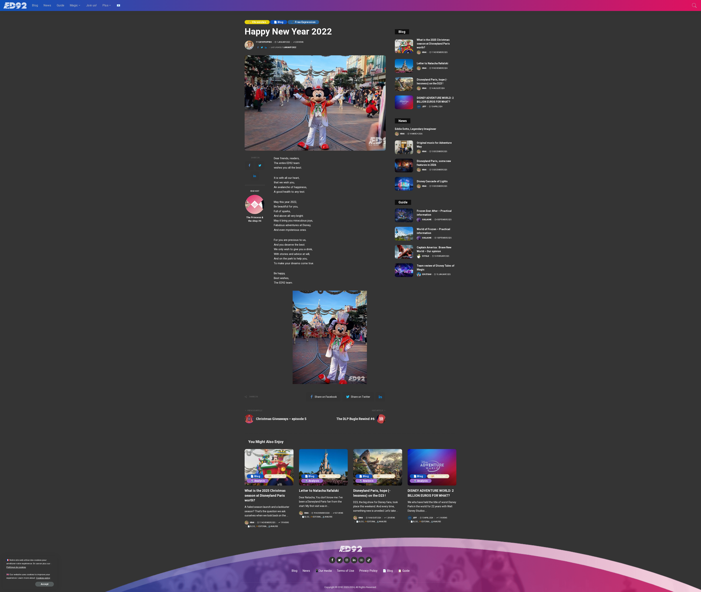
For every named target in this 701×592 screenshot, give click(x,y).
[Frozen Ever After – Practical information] (404, 215)
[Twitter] (260, 165)
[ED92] (15, 5)
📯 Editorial (275, 476)
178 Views (285, 523)
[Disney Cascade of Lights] (404, 184)
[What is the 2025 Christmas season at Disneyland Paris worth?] (404, 46)
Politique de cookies (16, 567)
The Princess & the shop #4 (254, 219)
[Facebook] (249, 165)
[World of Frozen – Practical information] (404, 233)
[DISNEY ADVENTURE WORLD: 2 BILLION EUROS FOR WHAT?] (404, 102)
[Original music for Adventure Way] (404, 147)
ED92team (426, 274)
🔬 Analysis (257, 480)
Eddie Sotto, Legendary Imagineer (415, 128)
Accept (44, 584)
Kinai (424, 52)
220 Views (299, 42)
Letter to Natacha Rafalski (432, 63)
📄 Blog (279, 22)
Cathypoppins (265, 42)
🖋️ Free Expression (303, 22)
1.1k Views (442, 518)
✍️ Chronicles (257, 22)
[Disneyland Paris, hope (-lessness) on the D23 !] (404, 84)
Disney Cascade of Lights (432, 181)
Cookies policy (43, 578)
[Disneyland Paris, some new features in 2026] (404, 165)
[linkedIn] (254, 176)
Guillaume (427, 220)
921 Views (339, 513)
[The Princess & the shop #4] (254, 204)
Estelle (425, 256)
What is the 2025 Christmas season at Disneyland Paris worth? (433, 43)
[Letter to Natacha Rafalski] (404, 66)
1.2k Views (390, 518)
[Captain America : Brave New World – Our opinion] (404, 252)
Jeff (424, 107)
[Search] (694, 5)
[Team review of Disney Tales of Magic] (404, 270)
